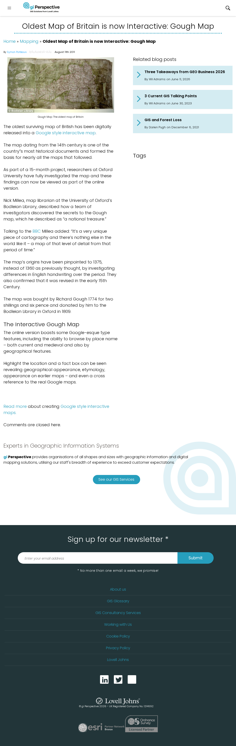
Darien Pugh (157, 127)
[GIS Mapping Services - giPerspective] (41, 8)
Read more (15, 406)
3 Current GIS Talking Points (171, 96)
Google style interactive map (66, 133)
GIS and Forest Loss (163, 120)
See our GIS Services (116, 479)
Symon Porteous (17, 52)
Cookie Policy (118, 636)
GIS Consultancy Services (118, 612)
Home (9, 41)
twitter (118, 679)
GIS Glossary (118, 601)
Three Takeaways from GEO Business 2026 (185, 71)
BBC (36, 231)
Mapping (29, 41)
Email (132, 679)
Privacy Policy (118, 648)
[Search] (228, 8)
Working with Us (118, 624)
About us (118, 589)
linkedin (104, 679)
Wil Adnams (157, 79)
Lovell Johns (118, 659)
